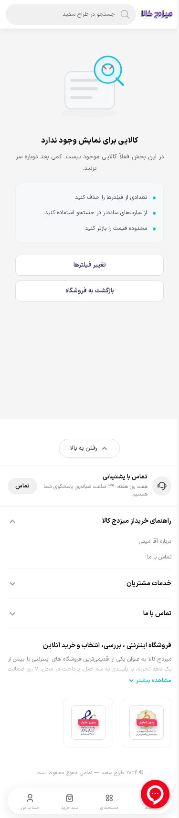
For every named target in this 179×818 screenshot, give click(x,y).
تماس (22, 486)
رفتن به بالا (83, 448)
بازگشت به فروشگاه (89, 291)
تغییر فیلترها (90, 265)
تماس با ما (159, 557)
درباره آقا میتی (155, 541)
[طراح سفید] (157, 14)
